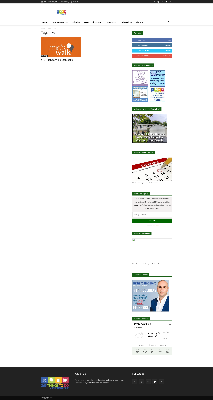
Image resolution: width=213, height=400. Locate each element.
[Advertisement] (127, 12)
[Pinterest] (162, 1)
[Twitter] (166, 1)
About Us (140, 22)
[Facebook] (154, 1)
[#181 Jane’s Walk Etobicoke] (61, 47)
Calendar (76, 22)
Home (45, 22)
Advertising (127, 22)
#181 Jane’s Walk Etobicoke (57, 59)
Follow (168, 45)
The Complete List (59, 22)
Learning (44, 56)
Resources (111, 22)
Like (169, 40)
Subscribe (167, 56)
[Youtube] (170, 1)
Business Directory (92, 22)
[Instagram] (158, 1)
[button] (169, 22)
